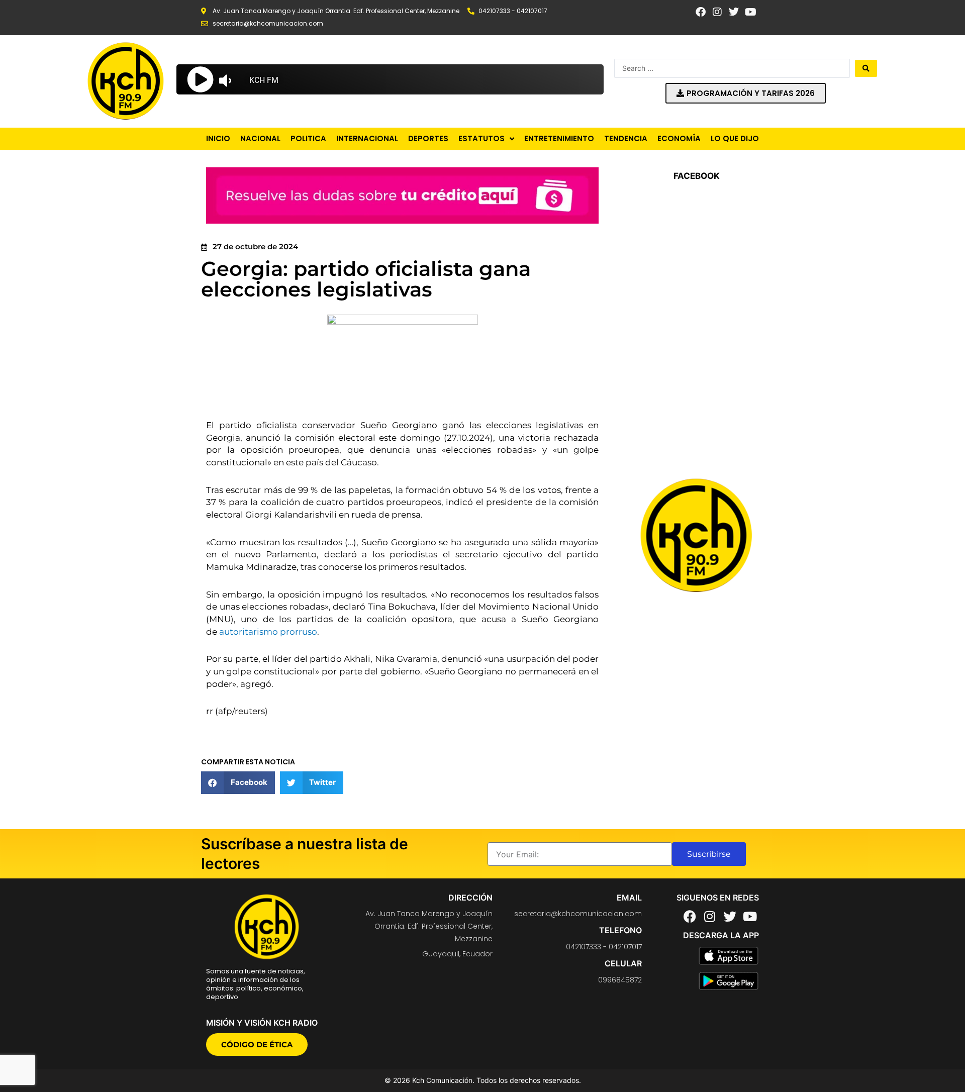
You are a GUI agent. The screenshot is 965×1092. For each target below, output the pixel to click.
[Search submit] (866, 68)
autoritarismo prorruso (268, 632)
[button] (238, 782)
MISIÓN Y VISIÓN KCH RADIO (262, 1023)
